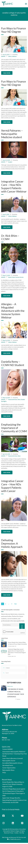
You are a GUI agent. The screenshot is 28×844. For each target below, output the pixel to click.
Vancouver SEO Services (17, 837)
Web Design (5, 837)
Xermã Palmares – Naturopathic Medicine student (12, 134)
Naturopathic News (8, 770)
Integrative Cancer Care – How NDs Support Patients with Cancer (12, 486)
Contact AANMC (7, 749)
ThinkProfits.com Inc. (15, 839)
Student (10, 162)
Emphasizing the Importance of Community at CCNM (14, 428)
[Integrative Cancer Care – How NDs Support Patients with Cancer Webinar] (14, 204)
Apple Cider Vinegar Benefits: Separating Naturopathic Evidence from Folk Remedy (14, 800)
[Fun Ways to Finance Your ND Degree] (14, 44)
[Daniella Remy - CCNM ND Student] (14, 382)
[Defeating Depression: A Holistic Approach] (14, 563)
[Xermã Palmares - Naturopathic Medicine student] (14, 149)
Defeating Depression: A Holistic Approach (11, 543)
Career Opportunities (8, 768)
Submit (21, 628)
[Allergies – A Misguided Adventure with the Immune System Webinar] (14, 330)
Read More (6, 73)
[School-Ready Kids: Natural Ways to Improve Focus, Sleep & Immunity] (4, 644)
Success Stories (19, 277)
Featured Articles (12, 399)
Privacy (11, 832)
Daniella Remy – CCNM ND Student (12, 363)
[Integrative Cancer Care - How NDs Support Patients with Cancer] (14, 508)
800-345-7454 (6, 740)
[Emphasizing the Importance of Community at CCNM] (14, 443)
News (13, 277)
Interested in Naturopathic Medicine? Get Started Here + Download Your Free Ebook (14, 754)
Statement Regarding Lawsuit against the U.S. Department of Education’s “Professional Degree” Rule (13, 791)
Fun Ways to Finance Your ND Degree (13, 30)
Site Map (21, 832)
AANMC (3, 56)
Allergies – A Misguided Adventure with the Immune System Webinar (12, 310)
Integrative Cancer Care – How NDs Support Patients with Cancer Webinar (14, 186)
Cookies (16, 832)
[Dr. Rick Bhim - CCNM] (14, 258)
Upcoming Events (7, 765)
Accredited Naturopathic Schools (12, 763)
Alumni (10, 277)
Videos (10, 56)
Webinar (14, 56)
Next (15, 604)
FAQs (4, 772)
